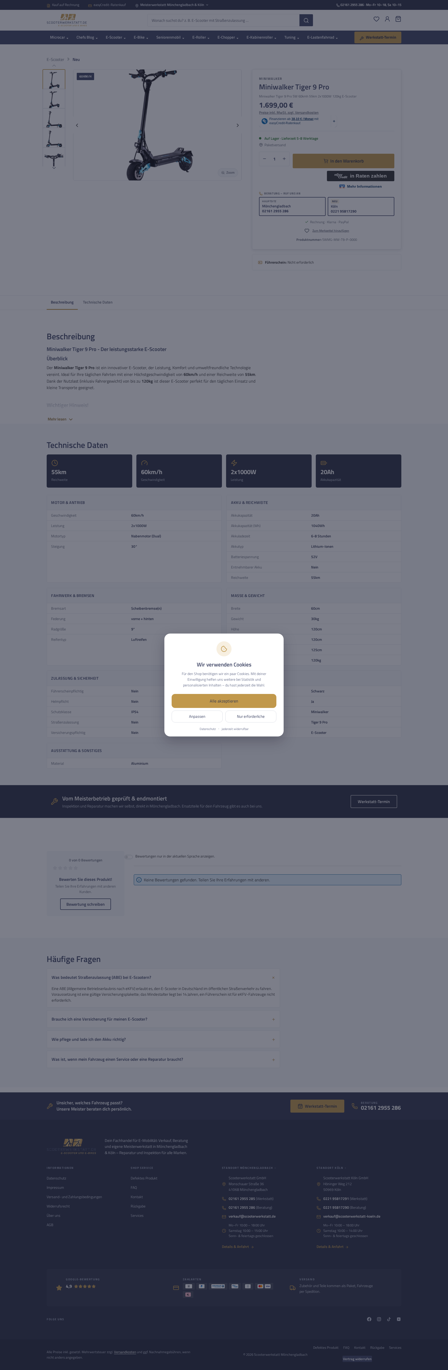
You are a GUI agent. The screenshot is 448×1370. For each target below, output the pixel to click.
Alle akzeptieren (224, 701)
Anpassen (197, 716)
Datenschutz (208, 729)
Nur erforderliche (251, 716)
